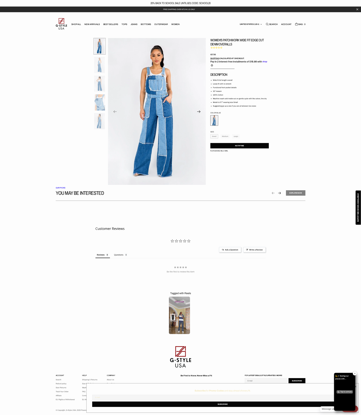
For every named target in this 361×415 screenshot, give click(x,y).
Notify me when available (358, 207)
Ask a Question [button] (231, 249)
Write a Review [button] (256, 249)
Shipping (214, 58)
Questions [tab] (118, 254)
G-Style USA (71, 410)
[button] (286, 24)
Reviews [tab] (101, 254)
